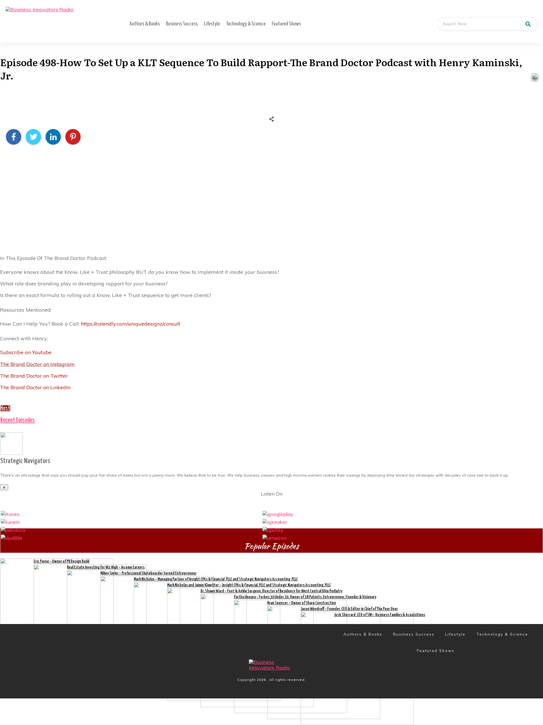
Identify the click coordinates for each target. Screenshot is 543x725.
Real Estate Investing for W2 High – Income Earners (106, 567)
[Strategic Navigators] (11, 443)
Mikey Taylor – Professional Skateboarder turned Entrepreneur (148, 573)
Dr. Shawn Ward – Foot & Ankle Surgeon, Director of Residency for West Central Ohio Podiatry (271, 591)
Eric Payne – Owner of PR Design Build (61, 561)
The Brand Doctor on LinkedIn (35, 387)
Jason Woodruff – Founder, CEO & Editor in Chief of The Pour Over (349, 609)
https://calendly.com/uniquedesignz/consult (130, 323)
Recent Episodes (17, 420)
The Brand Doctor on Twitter (34, 376)
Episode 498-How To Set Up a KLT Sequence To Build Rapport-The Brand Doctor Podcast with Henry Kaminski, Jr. (261, 69)
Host (5, 408)
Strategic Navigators (25, 461)
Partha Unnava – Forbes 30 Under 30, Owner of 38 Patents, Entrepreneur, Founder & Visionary (305, 597)
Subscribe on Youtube (25, 352)
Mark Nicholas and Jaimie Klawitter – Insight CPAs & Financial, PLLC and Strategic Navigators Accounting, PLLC (249, 585)
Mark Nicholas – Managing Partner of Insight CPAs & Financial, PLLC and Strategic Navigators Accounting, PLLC (216, 579)
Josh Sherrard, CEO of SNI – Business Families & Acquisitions (379, 615)
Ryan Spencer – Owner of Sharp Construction (301, 603)
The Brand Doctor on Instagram (37, 364)
